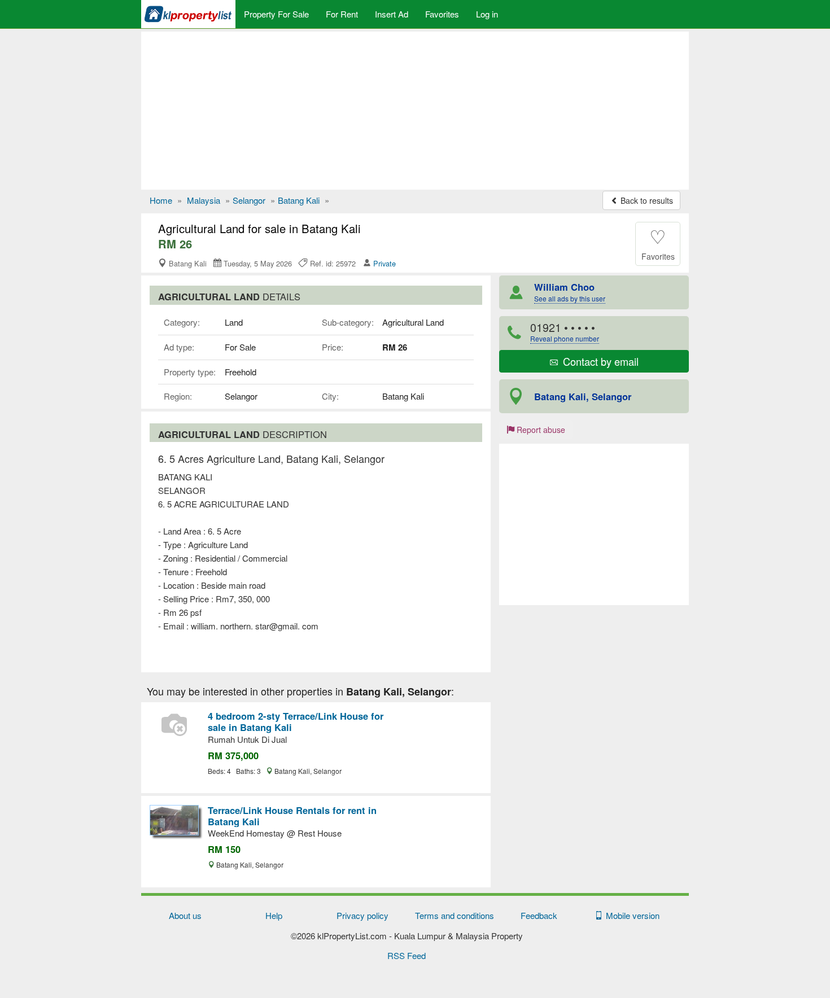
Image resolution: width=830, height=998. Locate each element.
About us (185, 915)
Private (384, 263)
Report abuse (539, 429)
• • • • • (564, 331)
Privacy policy (362, 915)
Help (273, 915)
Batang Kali (299, 200)
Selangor (249, 200)
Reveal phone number (564, 338)
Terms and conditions (454, 915)
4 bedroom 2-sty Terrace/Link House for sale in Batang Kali (295, 721)
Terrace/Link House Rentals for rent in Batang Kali (292, 815)
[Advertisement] (415, 111)
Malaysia (203, 200)
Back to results (645, 200)
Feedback (539, 915)
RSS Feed (406, 955)
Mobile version (630, 915)
